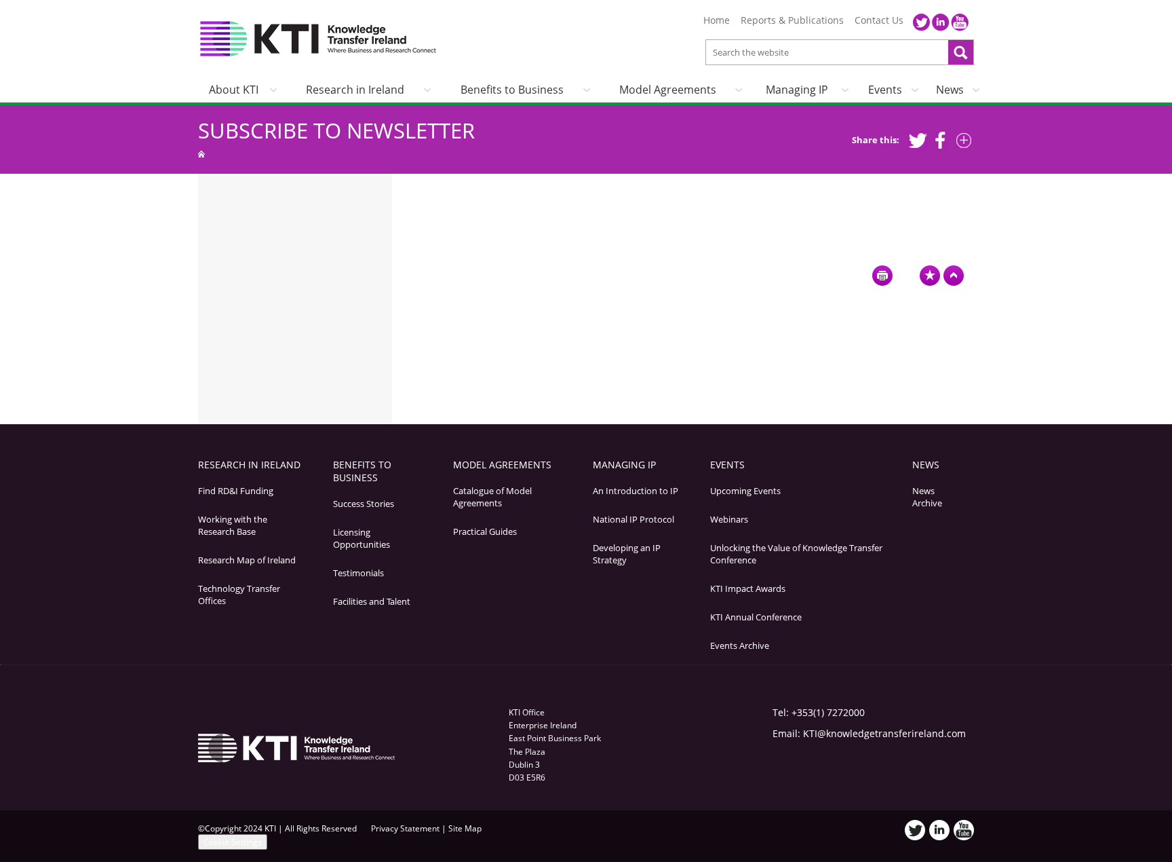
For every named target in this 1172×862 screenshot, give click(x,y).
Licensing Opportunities (361, 538)
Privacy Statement (405, 828)
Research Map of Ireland (247, 560)
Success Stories (363, 504)
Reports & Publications (792, 20)
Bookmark (930, 275)
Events (885, 89)
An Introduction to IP (635, 491)
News (950, 89)
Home (716, 20)
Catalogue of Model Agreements (492, 497)
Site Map (465, 828)
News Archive (927, 497)
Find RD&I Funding (235, 491)
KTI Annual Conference (756, 617)
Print (882, 275)
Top (953, 275)
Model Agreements (667, 89)
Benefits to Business (512, 89)
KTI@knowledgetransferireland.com (884, 733)
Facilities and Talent (371, 601)
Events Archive (739, 645)
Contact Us (879, 20)
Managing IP (797, 89)
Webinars (729, 519)
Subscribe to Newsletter (336, 130)
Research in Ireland (355, 89)
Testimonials (358, 573)
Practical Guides (485, 531)
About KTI (233, 89)
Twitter (922, 22)
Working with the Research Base (232, 525)
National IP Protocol (633, 519)
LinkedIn (941, 22)
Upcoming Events (745, 491)
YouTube (960, 22)
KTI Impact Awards (747, 588)
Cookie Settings (232, 842)
